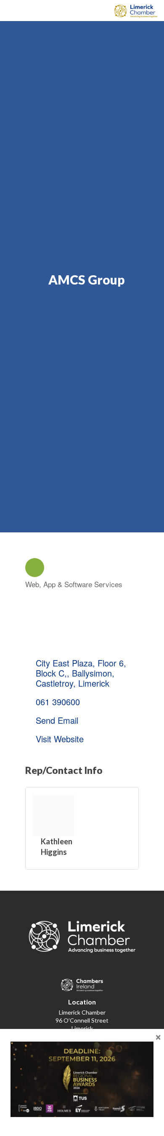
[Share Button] (34, 567)
